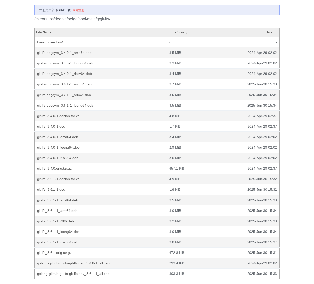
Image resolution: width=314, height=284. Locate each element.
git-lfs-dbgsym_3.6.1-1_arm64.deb (64, 95)
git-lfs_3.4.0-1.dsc (51, 126)
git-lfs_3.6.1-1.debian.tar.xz (58, 179)
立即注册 (78, 10)
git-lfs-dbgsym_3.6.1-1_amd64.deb (64, 84)
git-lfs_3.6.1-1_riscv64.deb (57, 242)
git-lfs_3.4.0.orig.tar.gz (54, 168)
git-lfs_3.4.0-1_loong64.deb (58, 147)
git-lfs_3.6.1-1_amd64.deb (57, 200)
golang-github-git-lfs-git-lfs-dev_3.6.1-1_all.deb (73, 274)
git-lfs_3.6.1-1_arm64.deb (57, 211)
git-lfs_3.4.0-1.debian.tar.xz (58, 116)
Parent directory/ (50, 42)
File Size (177, 32)
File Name (43, 32)
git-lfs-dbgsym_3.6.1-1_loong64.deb (65, 105)
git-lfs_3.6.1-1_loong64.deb (58, 232)
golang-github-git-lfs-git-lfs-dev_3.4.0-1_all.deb (73, 263)
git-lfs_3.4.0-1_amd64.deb (57, 137)
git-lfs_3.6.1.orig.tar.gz (54, 253)
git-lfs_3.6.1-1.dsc (51, 189)
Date (269, 32)
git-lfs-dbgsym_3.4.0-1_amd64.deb (64, 53)
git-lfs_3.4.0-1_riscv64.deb (57, 158)
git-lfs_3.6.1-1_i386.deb (55, 221)
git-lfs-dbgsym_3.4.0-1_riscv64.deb (64, 74)
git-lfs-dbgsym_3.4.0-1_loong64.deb (65, 63)
